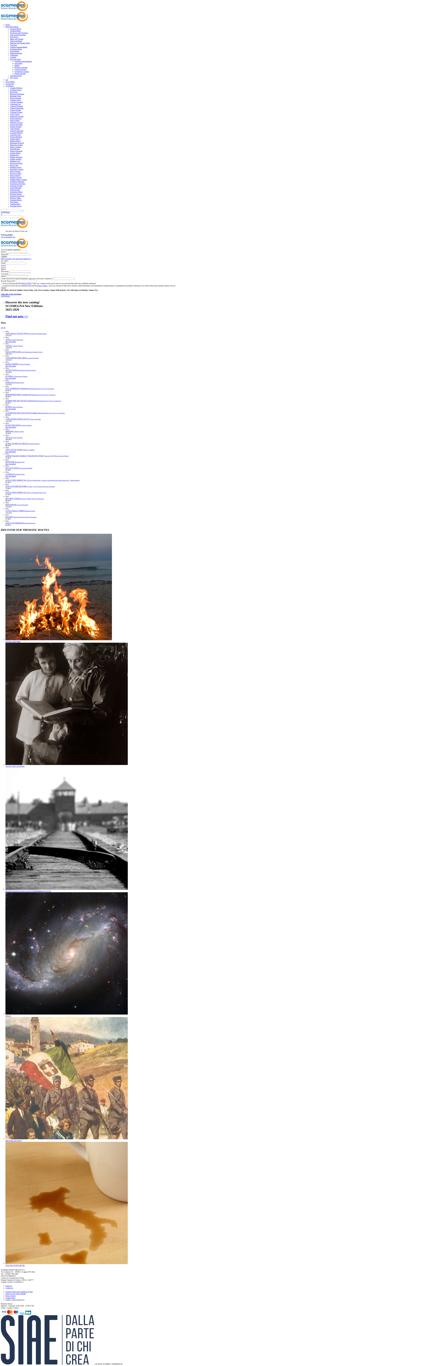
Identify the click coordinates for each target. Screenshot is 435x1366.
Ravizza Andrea (15, 173)
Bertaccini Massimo (17, 94)
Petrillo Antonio (15, 159)
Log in (3, 267)
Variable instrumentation (18, 47)
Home (7, 25)
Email (3, 252)
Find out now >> (16, 316)
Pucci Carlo (14, 165)
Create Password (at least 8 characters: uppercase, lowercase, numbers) (27, 279)
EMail (4, 276)
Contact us (9, 1288)
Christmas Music (16, 49)
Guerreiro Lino (15, 135)
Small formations (16, 53)
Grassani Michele (16, 133)
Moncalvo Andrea (16, 145)
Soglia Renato (15, 190)
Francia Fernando (16, 125)
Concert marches (20, 70)
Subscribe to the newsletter (11, 294)
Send (3, 288)
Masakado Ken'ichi (17, 143)
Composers (9, 86)
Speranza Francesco (17, 196)
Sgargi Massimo (16, 188)
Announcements (16, 76)
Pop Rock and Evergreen (19, 33)
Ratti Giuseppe (15, 171)
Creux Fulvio (14, 114)
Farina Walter (15, 120)
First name (5, 271)
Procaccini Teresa (16, 163)
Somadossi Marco (16, 192)
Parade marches (20, 74)
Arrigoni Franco (16, 90)
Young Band (14, 51)
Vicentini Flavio (15, 206)
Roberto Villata (15, 198)
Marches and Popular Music (20, 43)
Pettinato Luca (15, 161)
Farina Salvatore (16, 118)
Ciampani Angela (16, 112)
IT (2, 212)
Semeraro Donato (16, 186)
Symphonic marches (21, 72)
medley (17, 65)
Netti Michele (15, 149)
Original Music (15, 31)
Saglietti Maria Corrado (18, 180)
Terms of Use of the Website (15, 1294)
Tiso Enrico (14, 202)
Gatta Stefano (15, 129)
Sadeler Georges (16, 178)
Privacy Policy (26, 283)
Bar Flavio (14, 92)
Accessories (9, 84)
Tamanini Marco (16, 200)
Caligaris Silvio (15, 100)
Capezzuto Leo (15, 104)
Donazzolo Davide (16, 116)
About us (8, 1286)
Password (5, 254)
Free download (15, 59)
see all (3, 328)
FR (6, 212)
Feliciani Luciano (16, 123)
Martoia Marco (15, 141)
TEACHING (10, 82)
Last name (5, 274)
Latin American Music (18, 35)
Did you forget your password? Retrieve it (16, 259)
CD (6, 80)
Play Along (14, 78)
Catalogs (13, 57)
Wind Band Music (11, 27)
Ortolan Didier (15, 153)
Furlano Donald (15, 127)
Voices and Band (16, 41)
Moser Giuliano (15, 147)
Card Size (13, 45)
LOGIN (4, 256)
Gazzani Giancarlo (16, 131)
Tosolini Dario (15, 204)
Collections (14, 55)
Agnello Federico (16, 88)
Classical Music (15, 29)
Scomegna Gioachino (17, 184)
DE (8, 212)
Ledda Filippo (15, 139)
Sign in (3, 265)
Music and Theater (16, 39)
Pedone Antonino (16, 157)
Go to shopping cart (8, 237)
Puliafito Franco (15, 167)
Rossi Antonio (15, 176)
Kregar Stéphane (16, 137)
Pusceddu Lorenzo (16, 169)
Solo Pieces (14, 37)
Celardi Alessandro (17, 108)
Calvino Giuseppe (16, 102)
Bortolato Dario (15, 96)
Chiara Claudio (15, 110)
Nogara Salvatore (16, 151)
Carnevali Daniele (16, 106)
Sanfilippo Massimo (17, 182)
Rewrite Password (8, 281)
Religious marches (21, 68)
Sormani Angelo (16, 194)
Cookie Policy (10, 1298)
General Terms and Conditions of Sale (19, 1292)
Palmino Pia (14, 155)
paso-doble (18, 63)
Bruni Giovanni (15, 98)
